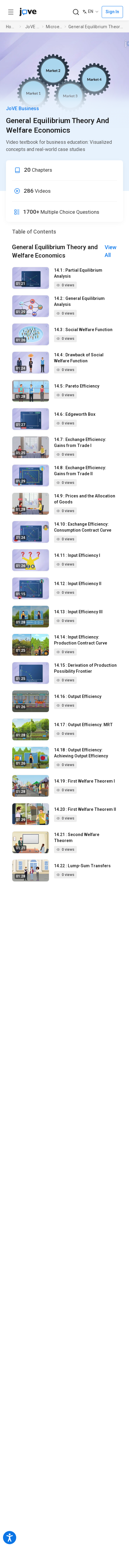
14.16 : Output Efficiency (77, 696)
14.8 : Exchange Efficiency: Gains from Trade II (80, 470)
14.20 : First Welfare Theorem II (85, 809)
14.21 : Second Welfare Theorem (76, 837)
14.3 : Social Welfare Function (83, 329)
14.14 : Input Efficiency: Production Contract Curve (80, 640)
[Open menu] (11, 12)
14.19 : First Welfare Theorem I (84, 781)
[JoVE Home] (28, 12)
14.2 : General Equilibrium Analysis (79, 301)
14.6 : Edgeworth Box (74, 414)
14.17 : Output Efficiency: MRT (83, 724)
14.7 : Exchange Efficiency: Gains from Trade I (80, 442)
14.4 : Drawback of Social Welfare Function (79, 357)
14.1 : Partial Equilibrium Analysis (78, 273)
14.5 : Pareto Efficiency (76, 386)
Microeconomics (54, 26)
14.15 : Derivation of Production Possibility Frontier (85, 668)
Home (11, 26)
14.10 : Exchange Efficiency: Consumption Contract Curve (82, 527)
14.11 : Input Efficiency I (77, 555)
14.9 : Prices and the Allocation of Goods (84, 499)
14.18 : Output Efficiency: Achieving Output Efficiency (81, 752)
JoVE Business (32, 26)
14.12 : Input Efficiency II (77, 583)
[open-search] (75, 12)
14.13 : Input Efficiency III (78, 611)
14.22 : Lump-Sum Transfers (82, 865)
